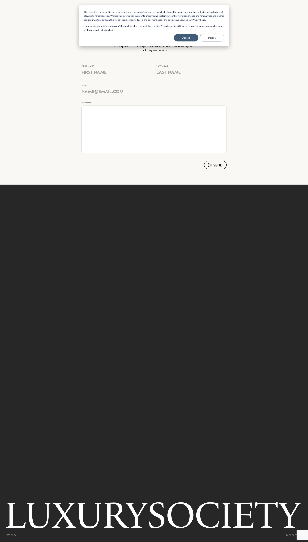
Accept (186, 37)
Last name (162, 66)
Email (84, 85)
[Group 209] (154, 515)
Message (86, 102)
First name (87, 66)
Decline (212, 37)
